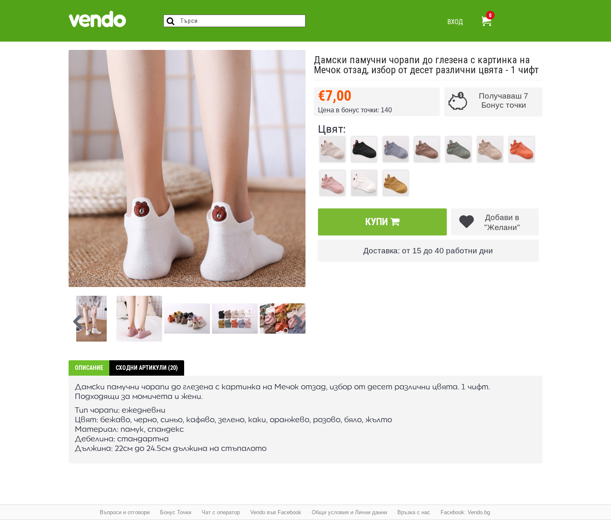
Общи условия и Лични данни (349, 512)
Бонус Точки (175, 512)
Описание (89, 367)
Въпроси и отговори (125, 512)
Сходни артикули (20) (147, 367)
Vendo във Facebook (275, 512)
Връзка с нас (413, 512)
